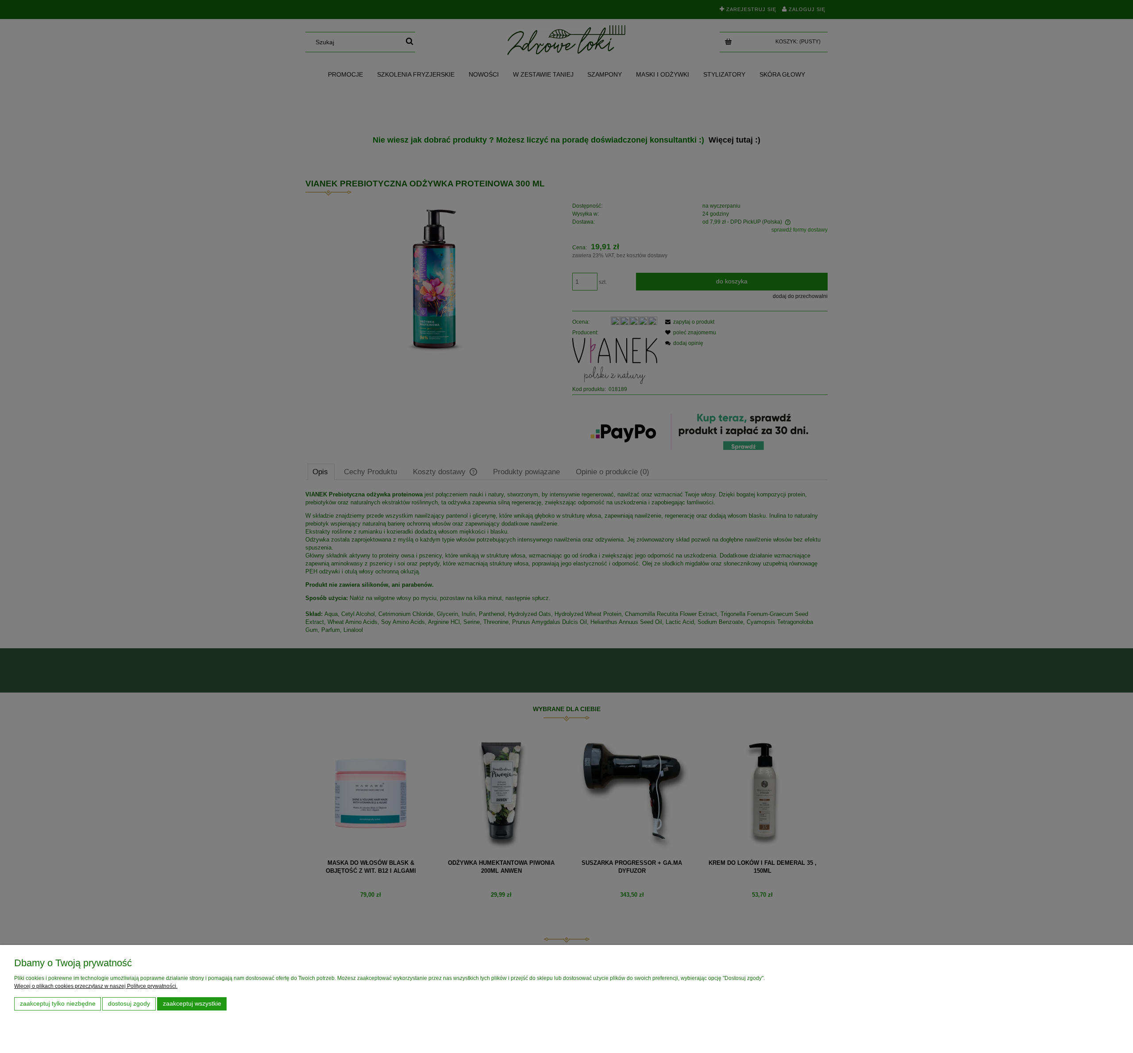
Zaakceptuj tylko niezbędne (58, 1003)
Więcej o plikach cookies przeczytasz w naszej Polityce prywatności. (95, 986)
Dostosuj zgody (129, 1003)
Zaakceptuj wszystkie (192, 1003)
